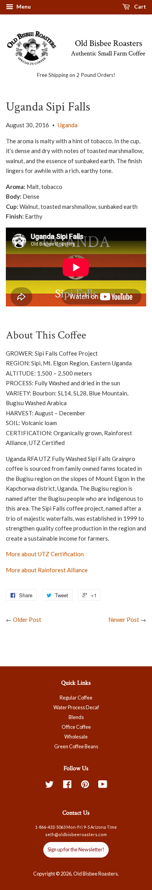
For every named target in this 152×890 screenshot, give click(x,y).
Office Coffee (76, 727)
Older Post (27, 619)
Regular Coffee (76, 697)
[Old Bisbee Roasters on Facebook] (67, 786)
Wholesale (76, 736)
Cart (139, 6)
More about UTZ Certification (45, 553)
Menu (23, 6)
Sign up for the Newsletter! (76, 849)
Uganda (68, 124)
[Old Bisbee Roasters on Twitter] (49, 786)
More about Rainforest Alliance (47, 569)
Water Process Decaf (76, 707)
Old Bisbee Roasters (95, 873)
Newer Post (123, 619)
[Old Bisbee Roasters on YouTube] (102, 786)
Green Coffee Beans (76, 746)
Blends (76, 717)
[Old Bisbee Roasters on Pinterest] (85, 786)
